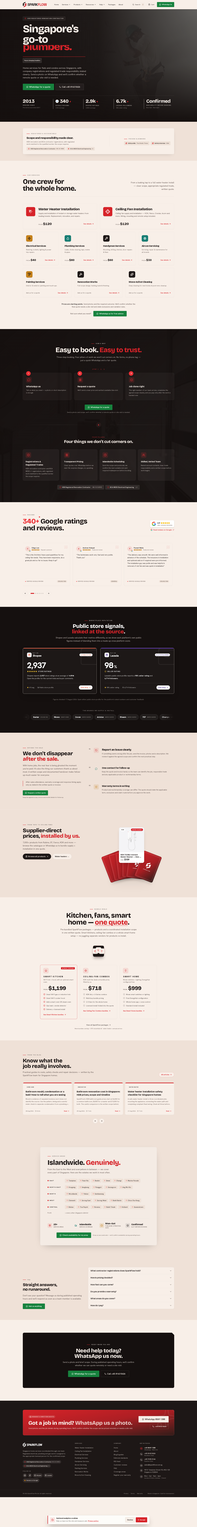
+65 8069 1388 (149, 1448)
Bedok (97, 1181)
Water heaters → (62, 856)
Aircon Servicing (150, 245)
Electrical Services (36, 245)
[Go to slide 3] (37, 593)
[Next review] (48, 593)
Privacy (126, 1493)
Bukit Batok (117, 1200)
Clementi (72, 1200)
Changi (118, 1181)
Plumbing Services (75, 245)
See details (87, 224)
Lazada (49, 1475)
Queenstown (138, 1207)
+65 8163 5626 (160, 1426)
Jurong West (101, 1200)
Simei (108, 1181)
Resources (90, 4)
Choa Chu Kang (133, 1200)
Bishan (71, 1207)
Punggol (98, 1187)
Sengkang (85, 1187)
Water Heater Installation (59, 209)
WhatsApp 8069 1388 (155, 1419)
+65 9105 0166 (149, 1459)
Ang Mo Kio (126, 1187)
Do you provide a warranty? (104, 1291)
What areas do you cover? (103, 1298)
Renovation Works (87, 282)
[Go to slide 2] (34, 593)
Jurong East (86, 1200)
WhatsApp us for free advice (111, 313)
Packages (111, 4)
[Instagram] (25, 1475)
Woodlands (73, 1194)
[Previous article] (95, 1120)
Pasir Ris (85, 1181)
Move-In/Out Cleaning (140, 282)
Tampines (72, 1181)
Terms (133, 1493)
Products (77, 4)
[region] (98, 1102)
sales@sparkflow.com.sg (153, 1465)
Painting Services (35, 282)
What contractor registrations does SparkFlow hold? (116, 1270)
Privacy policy (93, 1521)
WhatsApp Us (167, 4)
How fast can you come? (102, 1284)
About (121, 4)
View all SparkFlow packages (97, 1025)
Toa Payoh (84, 1207)
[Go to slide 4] (39, 593)
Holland (124, 1207)
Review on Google (32, 1480)
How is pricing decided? (102, 1277)
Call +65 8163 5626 (71, 87)
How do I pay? (97, 1305)
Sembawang (99, 1194)
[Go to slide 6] (42, 593)
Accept (142, 1520)
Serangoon (112, 1187)
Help (101, 4)
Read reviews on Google (162, 530)
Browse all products (37, 856)
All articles (165, 1074)
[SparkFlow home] (32, 1445)
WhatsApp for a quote (39, 87)
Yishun (85, 1194)
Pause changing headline (32, 60)
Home (56, 4)
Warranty (140, 1493)
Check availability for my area (75, 1235)
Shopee (38, 1475)
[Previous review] (25, 593)
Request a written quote (37, 793)
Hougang (72, 1187)
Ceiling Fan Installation (133, 209)
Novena (97, 1207)
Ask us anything (35, 1306)
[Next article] (101, 1120)
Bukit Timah (110, 1207)
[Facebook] (30, 1475)
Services (65, 4)
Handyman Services (114, 245)
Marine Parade (133, 1181)
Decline (130, 1520)
